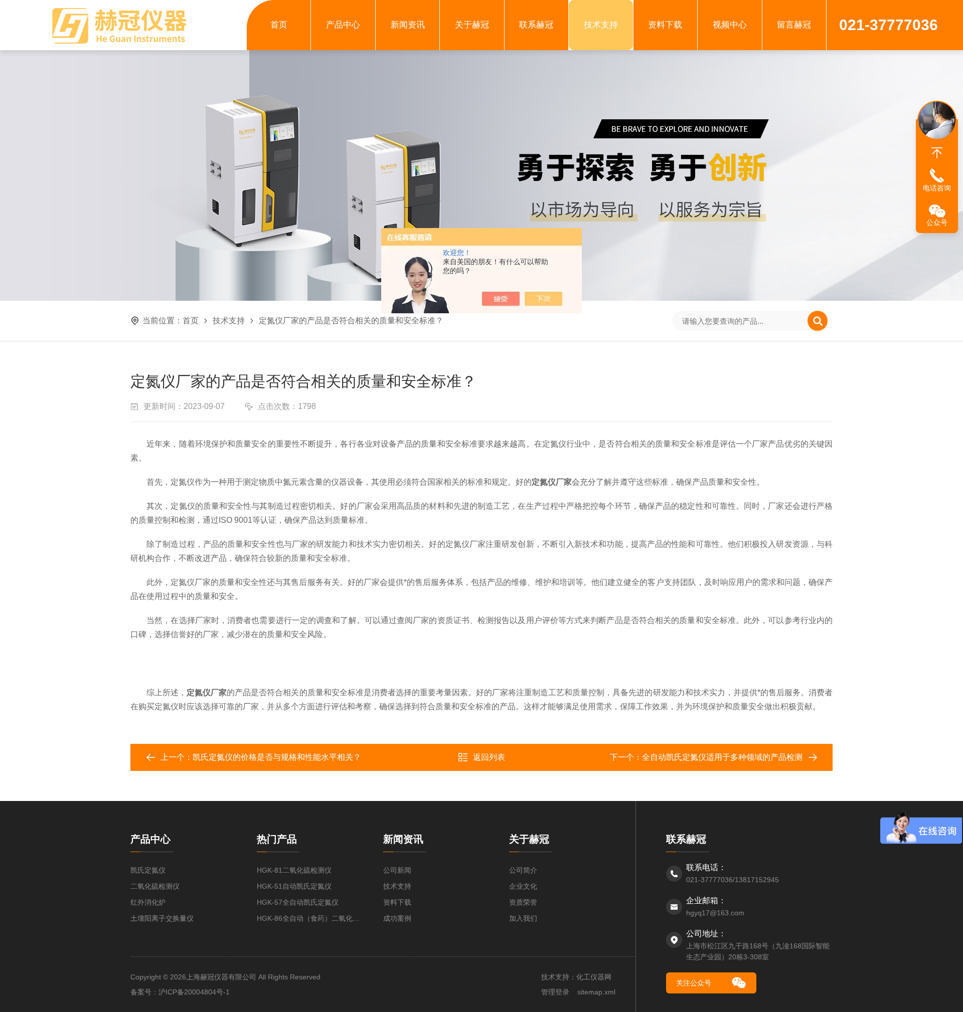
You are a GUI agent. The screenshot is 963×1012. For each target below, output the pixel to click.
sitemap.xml (596, 992)
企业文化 (523, 886)
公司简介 (523, 870)
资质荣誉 (523, 902)
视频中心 (730, 25)
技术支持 (601, 25)
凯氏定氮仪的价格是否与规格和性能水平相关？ (277, 757)
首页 (278, 25)
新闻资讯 (408, 25)
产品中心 (343, 25)
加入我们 (523, 918)
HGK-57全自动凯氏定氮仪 (298, 902)
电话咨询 (937, 188)
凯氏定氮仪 (148, 870)
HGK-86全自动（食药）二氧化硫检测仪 (310, 918)
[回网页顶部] (937, 153)
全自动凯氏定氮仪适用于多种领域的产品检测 (722, 757)
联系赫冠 (536, 25)
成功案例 (397, 918)
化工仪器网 (593, 977)
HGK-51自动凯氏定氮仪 (294, 886)
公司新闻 (397, 870)
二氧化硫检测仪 (155, 886)
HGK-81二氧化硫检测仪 (294, 870)
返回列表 (489, 757)
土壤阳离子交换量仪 (162, 918)
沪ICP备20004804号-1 (194, 992)
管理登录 (555, 992)
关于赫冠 (472, 25)
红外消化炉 (148, 902)
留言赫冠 (794, 25)
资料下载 (665, 25)
